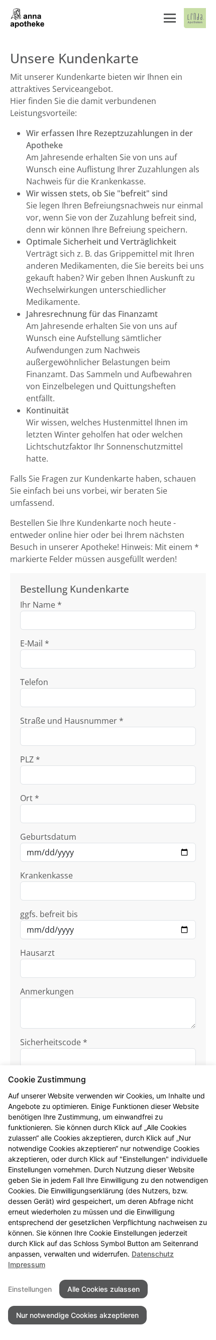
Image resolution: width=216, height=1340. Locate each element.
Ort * (29, 798)
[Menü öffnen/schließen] (170, 18)
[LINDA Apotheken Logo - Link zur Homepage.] (195, 18)
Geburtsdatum (48, 836)
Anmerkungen (47, 991)
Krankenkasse (46, 875)
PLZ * (30, 759)
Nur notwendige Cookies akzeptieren (77, 1315)
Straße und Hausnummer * (72, 720)
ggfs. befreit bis (49, 914)
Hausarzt (37, 952)
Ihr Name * (41, 604)
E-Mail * (34, 643)
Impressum (26, 1264)
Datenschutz (153, 1254)
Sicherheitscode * (53, 1042)
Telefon (34, 682)
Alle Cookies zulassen (103, 1289)
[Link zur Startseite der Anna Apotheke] (28, 18)
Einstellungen (30, 1289)
